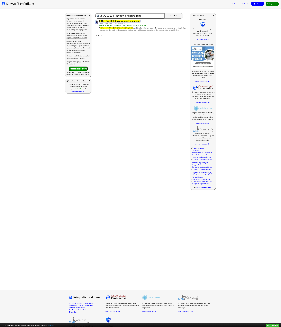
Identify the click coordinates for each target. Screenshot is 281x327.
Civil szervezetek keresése (201, 179)
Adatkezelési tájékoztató (77, 310)
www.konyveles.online (202, 81)
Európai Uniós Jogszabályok (202, 167)
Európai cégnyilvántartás (200, 183)
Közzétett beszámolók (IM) (201, 175)
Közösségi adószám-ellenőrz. (202, 159)
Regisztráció (272, 4)
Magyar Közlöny (197, 165)
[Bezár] (89, 15)
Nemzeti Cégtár (197, 177)
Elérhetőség (73, 312)
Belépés (258, 4)
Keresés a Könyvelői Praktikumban (81, 303)
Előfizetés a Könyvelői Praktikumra (81, 305)
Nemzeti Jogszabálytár (200, 163)
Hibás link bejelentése (203, 187)
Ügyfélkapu (196, 150)
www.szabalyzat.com (78, 91)
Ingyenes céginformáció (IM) (202, 173)
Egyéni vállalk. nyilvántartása (202, 181)
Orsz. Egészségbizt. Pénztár (202, 155)
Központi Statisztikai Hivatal (201, 157)
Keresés (236, 4)
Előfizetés (245, 4)
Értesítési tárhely (198, 148)
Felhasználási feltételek (77, 307)
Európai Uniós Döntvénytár (201, 169)
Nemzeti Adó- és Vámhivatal (202, 153)
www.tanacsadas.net (203, 102)
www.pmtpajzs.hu (203, 39)
